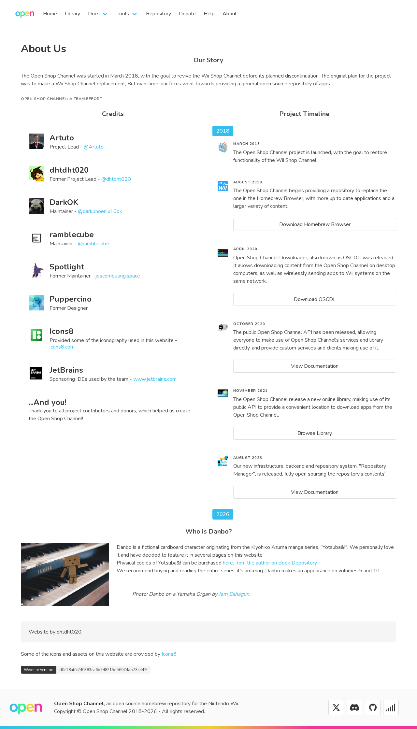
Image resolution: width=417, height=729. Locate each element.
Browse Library (314, 433)
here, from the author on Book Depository (270, 562)
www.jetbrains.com (155, 379)
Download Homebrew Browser (315, 224)
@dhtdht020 (116, 179)
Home (50, 13)
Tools (123, 13)
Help (209, 13)
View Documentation (314, 366)
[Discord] (354, 707)
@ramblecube (93, 243)
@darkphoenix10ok (100, 211)
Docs (94, 13)
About (230, 13)
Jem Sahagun (234, 594)
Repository (158, 13)
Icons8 (169, 654)
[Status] (391, 707)
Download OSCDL (315, 299)
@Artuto (94, 146)
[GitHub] (373, 707)
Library (72, 13)
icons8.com (62, 346)
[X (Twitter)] (336, 707)
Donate (187, 13)
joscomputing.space (117, 275)
